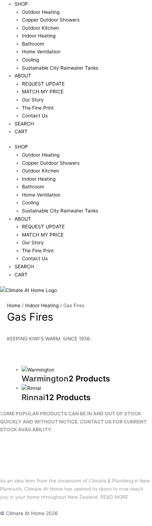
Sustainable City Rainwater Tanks (60, 68)
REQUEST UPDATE (43, 84)
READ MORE (114, 497)
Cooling (30, 60)
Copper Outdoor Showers (51, 20)
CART (21, 131)
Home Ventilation (41, 51)
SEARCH (24, 124)
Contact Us (35, 115)
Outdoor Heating (40, 12)
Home (14, 305)
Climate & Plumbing (111, 481)
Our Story (33, 100)
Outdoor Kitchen (40, 28)
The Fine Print (38, 108)
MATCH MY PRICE (43, 91)
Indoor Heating (38, 36)
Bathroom (33, 44)
